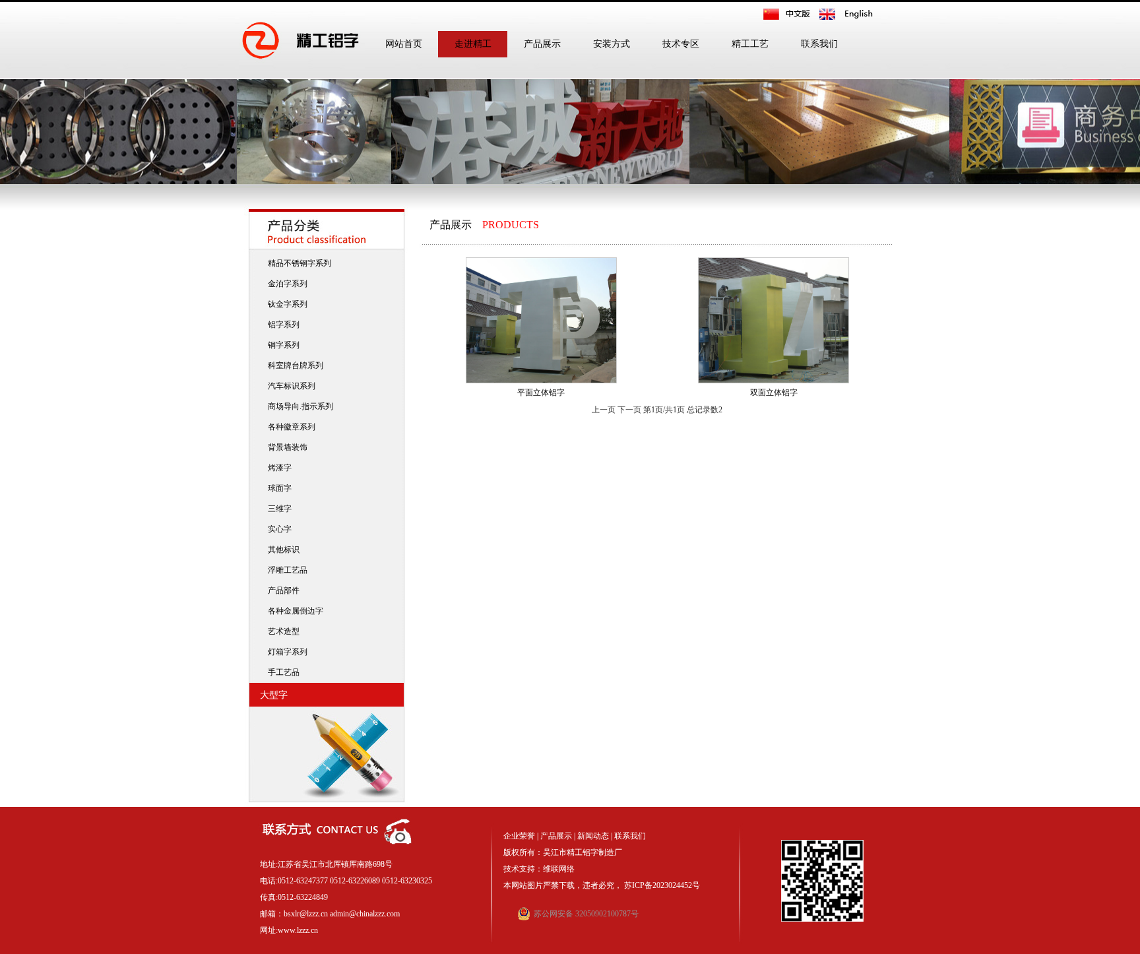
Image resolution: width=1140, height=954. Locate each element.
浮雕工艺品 (285, 570)
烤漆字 (278, 467)
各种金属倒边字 (293, 611)
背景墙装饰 (285, 447)
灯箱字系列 (285, 651)
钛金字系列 (285, 304)
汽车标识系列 (289, 386)
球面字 (278, 488)
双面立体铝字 (774, 392)
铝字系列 (282, 324)
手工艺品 (282, 672)
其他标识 (282, 549)
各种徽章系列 (289, 426)
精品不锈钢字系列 (297, 263)
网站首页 (403, 44)
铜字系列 (282, 345)
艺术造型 (282, 631)
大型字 (271, 695)
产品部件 (282, 590)
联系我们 (819, 44)
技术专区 (680, 44)
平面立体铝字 (541, 392)
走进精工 (473, 44)
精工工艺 (750, 44)
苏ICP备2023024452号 (662, 885)
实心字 (278, 529)
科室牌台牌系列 (293, 365)
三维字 (278, 508)
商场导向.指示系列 (298, 406)
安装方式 (611, 44)
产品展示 (542, 44)
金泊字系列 (285, 283)
